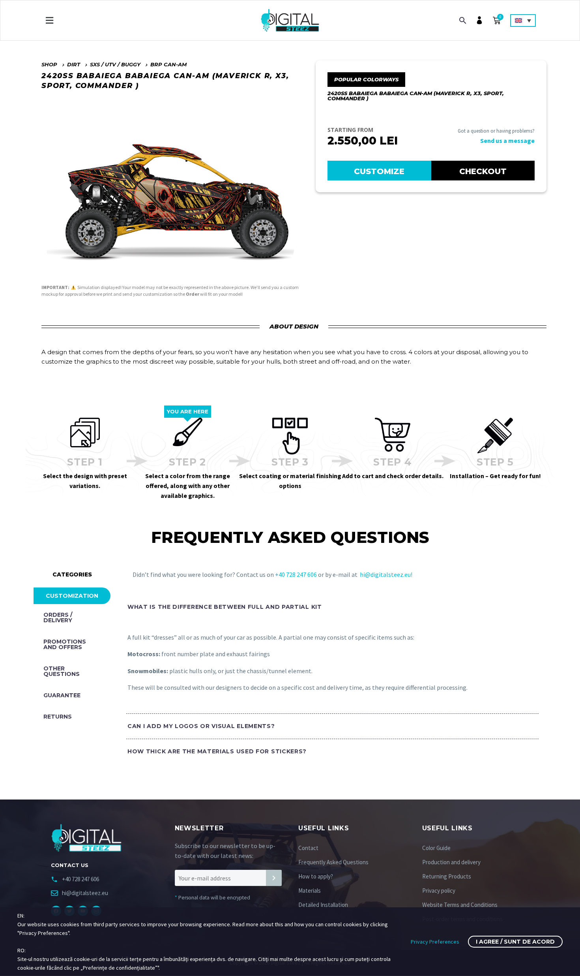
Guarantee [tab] (61, 695)
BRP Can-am (168, 64)
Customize (379, 171)
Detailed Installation (323, 904)
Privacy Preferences (435, 941)
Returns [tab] (57, 716)
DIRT (73, 64)
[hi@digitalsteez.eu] (54, 893)
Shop (49, 64)
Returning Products (446, 876)
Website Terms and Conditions (460, 904)
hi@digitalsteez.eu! (386, 574)
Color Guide (436, 848)
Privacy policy (438, 890)
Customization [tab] (72, 595)
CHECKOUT (483, 171)
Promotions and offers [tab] (64, 644)
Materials (309, 890)
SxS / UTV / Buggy (115, 64)
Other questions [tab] (61, 671)
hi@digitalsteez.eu (85, 893)
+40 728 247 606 (296, 574)
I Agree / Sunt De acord (515, 941)
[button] (49, 20)
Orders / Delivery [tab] (57, 617)
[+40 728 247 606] (54, 879)
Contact (308, 848)
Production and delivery (451, 862)
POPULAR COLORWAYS (366, 79)
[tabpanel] (328, 685)
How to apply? (315, 876)
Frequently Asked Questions (333, 862)
